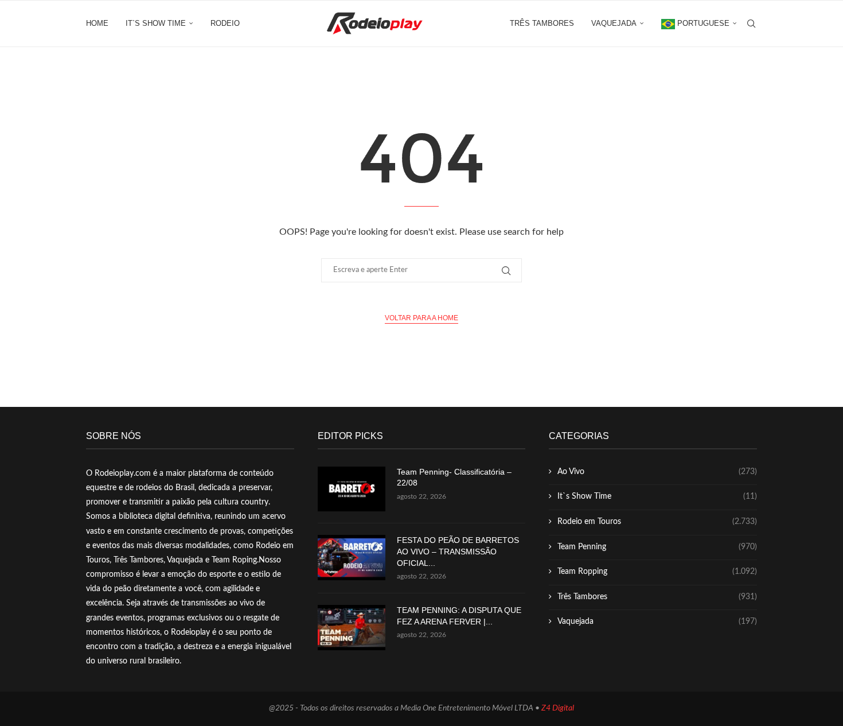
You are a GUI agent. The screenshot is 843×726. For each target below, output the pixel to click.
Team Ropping (657, 572)
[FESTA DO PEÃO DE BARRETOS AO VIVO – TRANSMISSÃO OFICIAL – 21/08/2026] (351, 557)
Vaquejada (614, 23)
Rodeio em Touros (657, 522)
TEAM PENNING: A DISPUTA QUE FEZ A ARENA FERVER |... (459, 615)
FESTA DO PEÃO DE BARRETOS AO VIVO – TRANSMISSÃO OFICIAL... (458, 551)
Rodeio (225, 23)
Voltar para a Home (421, 318)
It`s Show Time (156, 23)
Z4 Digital (557, 708)
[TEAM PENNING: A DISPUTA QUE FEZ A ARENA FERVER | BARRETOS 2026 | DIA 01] (351, 627)
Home (97, 23)
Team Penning (657, 547)
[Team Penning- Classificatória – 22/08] (351, 489)
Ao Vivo (657, 472)
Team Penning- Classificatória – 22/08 (454, 477)
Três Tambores (542, 23)
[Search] (751, 23)
